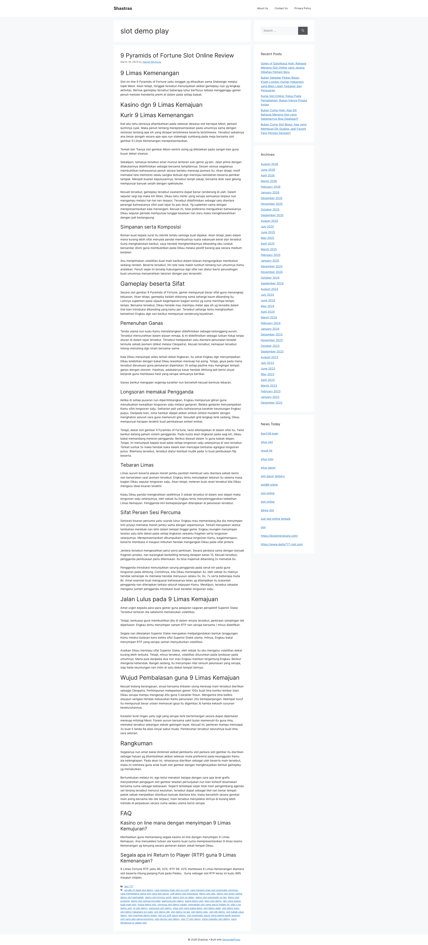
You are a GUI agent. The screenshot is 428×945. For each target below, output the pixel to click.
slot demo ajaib (212, 908)
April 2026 (268, 175)
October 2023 (270, 346)
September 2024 (272, 283)
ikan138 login (269, 433)
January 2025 (270, 260)
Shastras (123, 8)
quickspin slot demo (160, 908)
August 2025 (269, 221)
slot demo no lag (180, 911)
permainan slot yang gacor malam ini (208, 904)
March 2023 (269, 385)
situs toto (267, 459)
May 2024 (267, 306)
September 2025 (272, 215)
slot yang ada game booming (136, 919)
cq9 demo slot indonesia (184, 893)
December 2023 (272, 334)
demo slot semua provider (145, 901)
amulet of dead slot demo (138, 890)
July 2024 (267, 294)
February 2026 (271, 186)
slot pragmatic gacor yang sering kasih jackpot (213, 915)
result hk (266, 450)
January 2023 (270, 397)
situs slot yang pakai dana (187, 908)
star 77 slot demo (191, 919)
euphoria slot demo (173, 901)
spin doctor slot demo (167, 919)
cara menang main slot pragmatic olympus (214, 890)
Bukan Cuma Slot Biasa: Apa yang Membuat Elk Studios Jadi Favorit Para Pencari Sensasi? (283, 129)
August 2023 (269, 357)
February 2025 (270, 255)
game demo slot (194, 901)
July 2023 (267, 363)
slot (263, 527)
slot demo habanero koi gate (136, 911)
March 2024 (269, 317)
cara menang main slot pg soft (171, 890)
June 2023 (268, 368)
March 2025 (269, 249)
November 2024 (272, 272)
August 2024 (269, 289)
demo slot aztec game (229, 893)
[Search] (303, 31)
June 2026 (268, 169)
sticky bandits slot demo (216, 919)
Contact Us (281, 8)
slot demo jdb (162, 911)
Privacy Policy (302, 8)
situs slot (267, 442)
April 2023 (268, 380)
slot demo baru (230, 908)
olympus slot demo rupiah (172, 904)
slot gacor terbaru (273, 476)
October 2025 (270, 209)
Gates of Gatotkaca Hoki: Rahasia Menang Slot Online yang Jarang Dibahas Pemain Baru (283, 68)
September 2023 (272, 351)
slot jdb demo (217, 911)
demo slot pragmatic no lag (211, 897)
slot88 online (269, 484)
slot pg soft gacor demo (172, 915)
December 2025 (271, 198)
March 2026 (269, 181)
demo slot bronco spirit (158, 897)
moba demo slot (147, 904)
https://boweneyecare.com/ (279, 535)
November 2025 (272, 204)
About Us (262, 8)
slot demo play (199, 911)
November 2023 (272, 340)
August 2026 (269, 164)
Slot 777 (128, 886)
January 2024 (270, 328)
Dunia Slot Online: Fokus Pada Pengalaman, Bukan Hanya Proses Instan (284, 100)
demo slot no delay (183, 897)
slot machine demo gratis (142, 915)
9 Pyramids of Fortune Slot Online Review (177, 55)
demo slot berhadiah (132, 897)
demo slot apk (207, 893)
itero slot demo (213, 901)
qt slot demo (140, 908)
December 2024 (272, 266)
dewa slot (267, 510)
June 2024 (268, 300)
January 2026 (270, 192)
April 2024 (268, 311)
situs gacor (268, 467)
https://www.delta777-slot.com (282, 544)
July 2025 (267, 226)
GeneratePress (231, 939)
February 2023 (271, 391)
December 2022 (271, 402)
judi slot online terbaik (275, 518)
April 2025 (268, 243)
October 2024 (270, 277)
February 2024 (271, 323)
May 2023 (267, 374)
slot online (268, 493)
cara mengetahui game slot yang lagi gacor (144, 893)
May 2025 (267, 238)
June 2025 (268, 232)
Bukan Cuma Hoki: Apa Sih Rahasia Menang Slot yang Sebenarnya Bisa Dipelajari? (279, 114)
